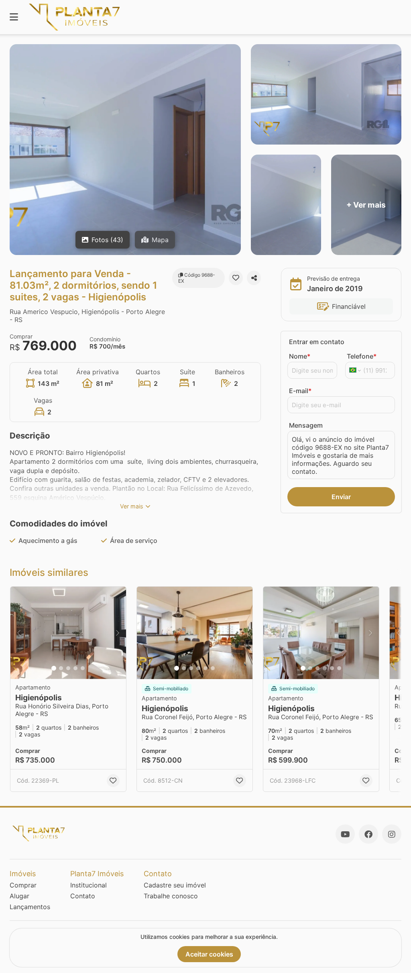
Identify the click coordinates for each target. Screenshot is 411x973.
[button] (68, 633)
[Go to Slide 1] (53, 668)
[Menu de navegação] (14, 17)
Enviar (341, 497)
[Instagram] (391, 834)
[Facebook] (368, 834)
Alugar (19, 896)
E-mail (300, 391)
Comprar (23, 885)
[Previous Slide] (18, 633)
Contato (82, 896)
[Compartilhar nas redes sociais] (254, 278)
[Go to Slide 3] (68, 668)
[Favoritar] (236, 278)
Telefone (361, 356)
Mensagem (306, 425)
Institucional (88, 885)
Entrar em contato (316, 342)
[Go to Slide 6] (213, 668)
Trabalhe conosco (171, 896)
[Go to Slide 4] (75, 668)
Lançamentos (30, 907)
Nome (299, 356)
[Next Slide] (117, 633)
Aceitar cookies (209, 954)
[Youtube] (345, 834)
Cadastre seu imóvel (175, 885)
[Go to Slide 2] (61, 668)
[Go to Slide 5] (83, 668)
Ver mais (131, 506)
